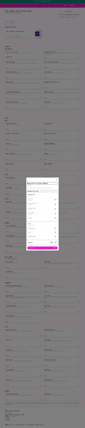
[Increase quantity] (56, 242)
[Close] (56, 179)
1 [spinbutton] (53, 242)
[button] (42, 247)
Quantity (30, 242)
